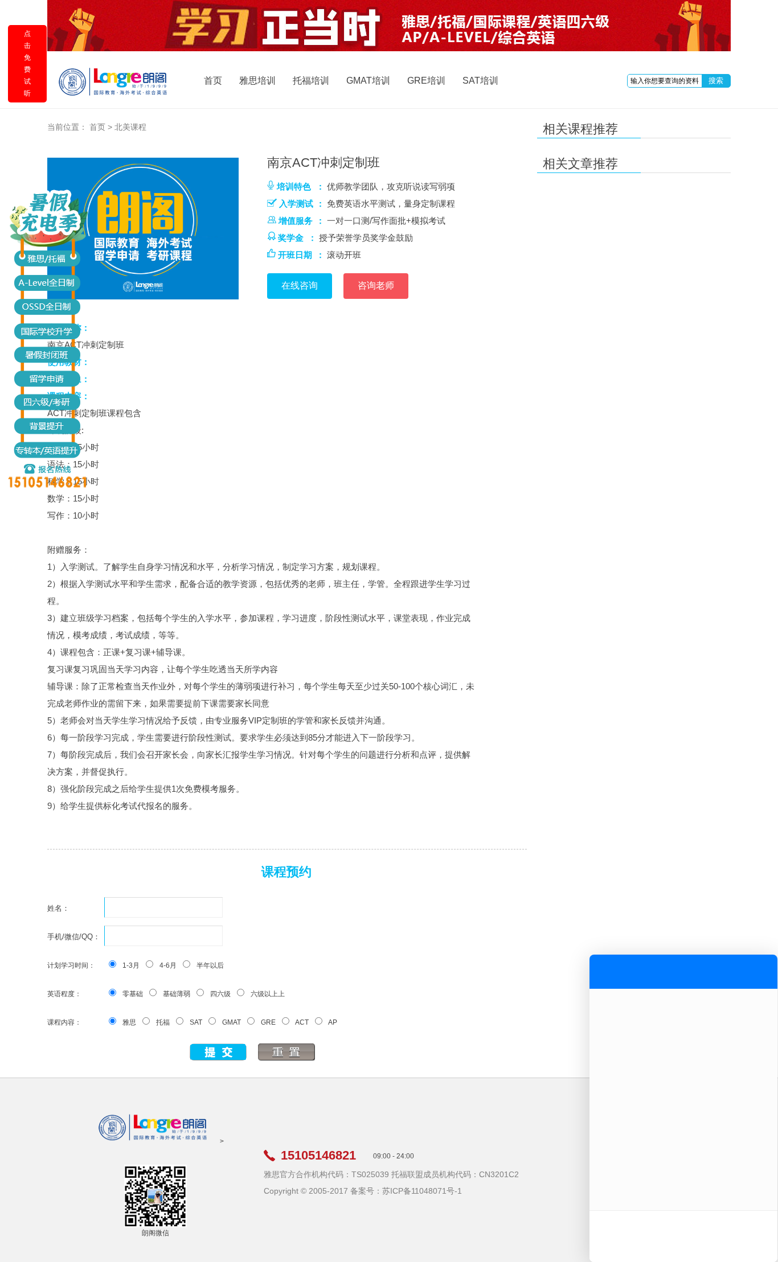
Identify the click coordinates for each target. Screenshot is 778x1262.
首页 (213, 80)
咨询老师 (376, 285)
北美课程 (130, 126)
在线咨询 (299, 285)
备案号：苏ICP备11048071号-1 (406, 1190)
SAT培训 (480, 80)
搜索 (716, 80)
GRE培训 (426, 80)
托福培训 (311, 80)
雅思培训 (257, 80)
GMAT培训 (368, 80)
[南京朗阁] (153, 1141)
